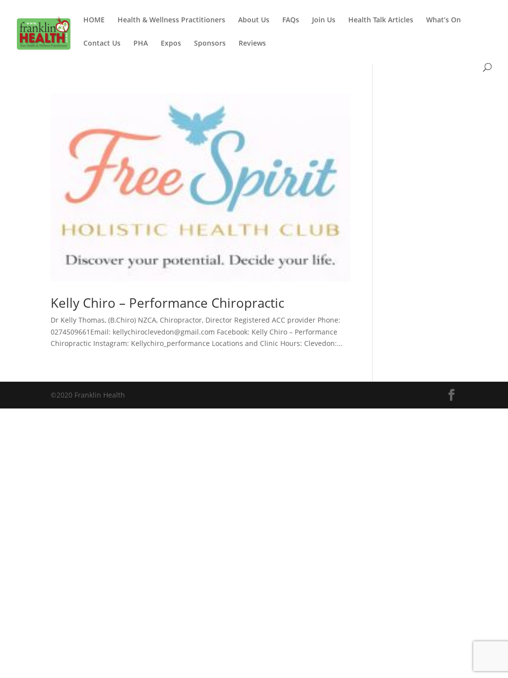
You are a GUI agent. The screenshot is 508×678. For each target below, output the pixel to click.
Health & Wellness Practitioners (171, 20)
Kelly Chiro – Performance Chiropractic (167, 303)
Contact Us (102, 44)
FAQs (290, 20)
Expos (171, 44)
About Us (253, 20)
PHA (140, 44)
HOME (94, 20)
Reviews (252, 44)
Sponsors (210, 44)
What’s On (443, 20)
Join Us (323, 20)
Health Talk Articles (380, 20)
